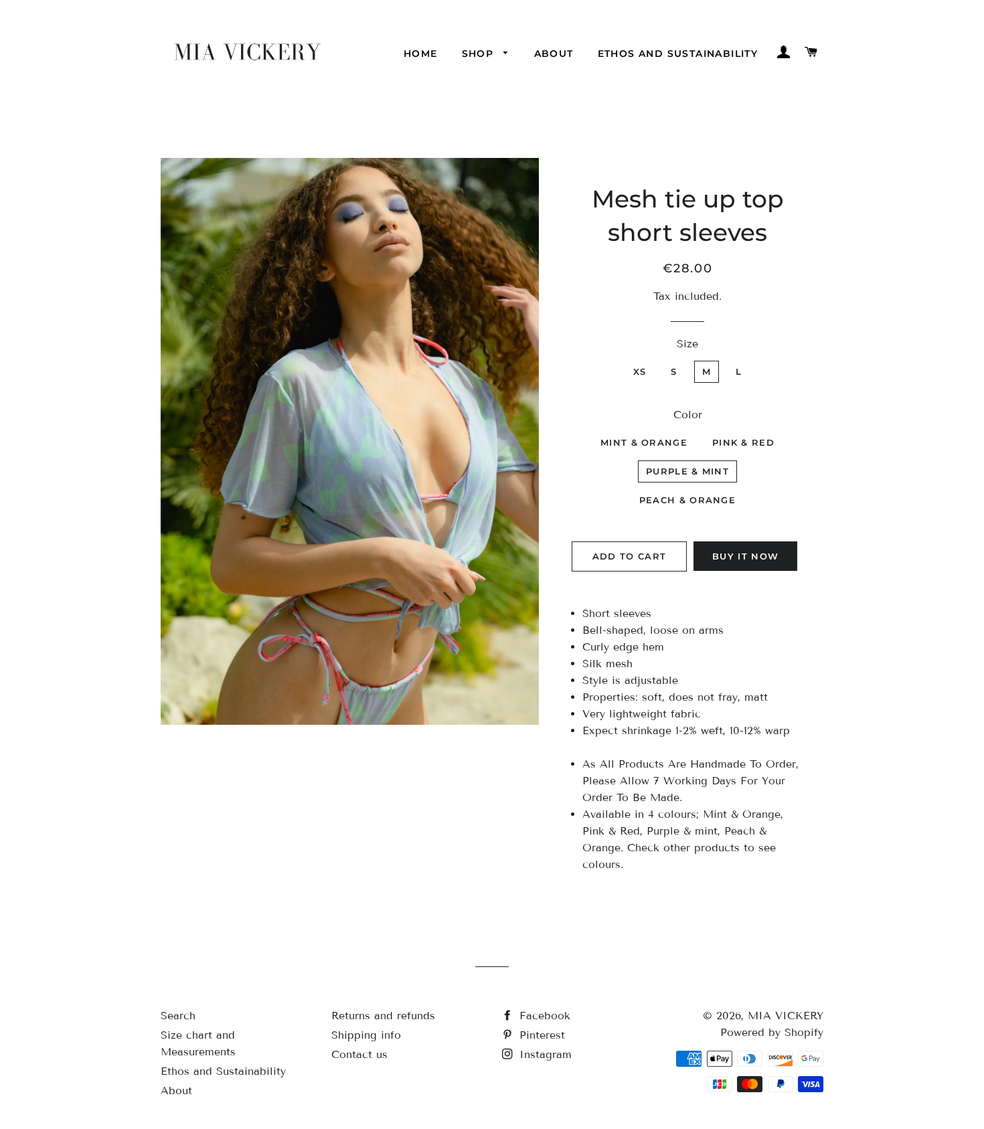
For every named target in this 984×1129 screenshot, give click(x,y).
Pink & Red (743, 442)
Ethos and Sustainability (678, 54)
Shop (479, 54)
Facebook (542, 1015)
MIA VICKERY (785, 1015)
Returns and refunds (383, 1015)
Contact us (359, 1054)
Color (687, 414)
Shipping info (366, 1035)
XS (640, 371)
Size (687, 343)
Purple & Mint (687, 471)
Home (421, 54)
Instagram (543, 1054)
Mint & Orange (643, 442)
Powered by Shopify (771, 1032)
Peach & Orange (687, 500)
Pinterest (540, 1035)
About (554, 54)
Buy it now (745, 556)
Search (178, 1015)
